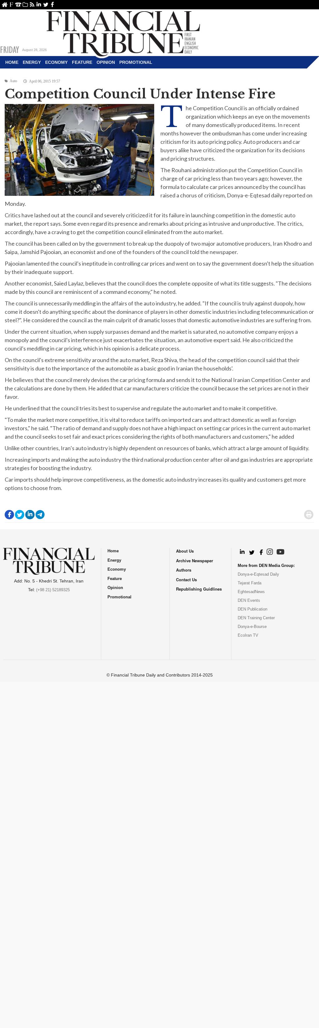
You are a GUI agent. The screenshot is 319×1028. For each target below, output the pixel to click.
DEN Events (249, 600)
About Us (11, 4)
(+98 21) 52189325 (53, 589)
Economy (56, 62)
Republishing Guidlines (199, 589)
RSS (32, 4)
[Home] (123, 33)
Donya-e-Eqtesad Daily (258, 574)
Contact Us (18, 4)
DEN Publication (252, 609)
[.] (242, 552)
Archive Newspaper (194, 561)
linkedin (39, 4)
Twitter (46, 4)
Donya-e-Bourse (252, 626)
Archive (25, 4)
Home (4, 4)
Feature (82, 62)
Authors (183, 570)
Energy (32, 62)
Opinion (106, 62)
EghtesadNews (251, 591)
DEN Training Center (256, 617)
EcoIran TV (248, 635)
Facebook (52, 4)
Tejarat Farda (249, 583)
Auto (13, 81)
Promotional (135, 62)
